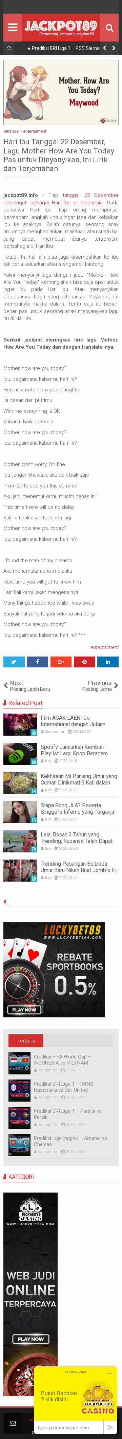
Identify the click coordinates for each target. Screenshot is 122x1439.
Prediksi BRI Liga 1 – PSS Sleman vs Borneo (70, 49)
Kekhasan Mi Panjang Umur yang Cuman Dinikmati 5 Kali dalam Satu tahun (79, 782)
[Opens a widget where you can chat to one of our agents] (76, 1400)
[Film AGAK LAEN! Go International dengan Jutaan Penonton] (20, 725)
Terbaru (26, 1041)
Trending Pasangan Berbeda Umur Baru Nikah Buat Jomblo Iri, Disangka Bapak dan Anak (79, 870)
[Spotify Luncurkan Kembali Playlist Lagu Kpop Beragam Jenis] (20, 754)
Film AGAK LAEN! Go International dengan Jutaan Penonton (73, 724)
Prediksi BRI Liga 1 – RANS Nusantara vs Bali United (63, 1087)
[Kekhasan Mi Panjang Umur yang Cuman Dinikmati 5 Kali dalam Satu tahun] (20, 783)
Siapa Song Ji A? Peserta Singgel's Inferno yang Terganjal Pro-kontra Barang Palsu (78, 812)
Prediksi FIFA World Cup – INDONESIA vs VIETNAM (62, 1060)
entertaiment (104, 647)
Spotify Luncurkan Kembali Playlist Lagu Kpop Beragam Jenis (74, 753)
